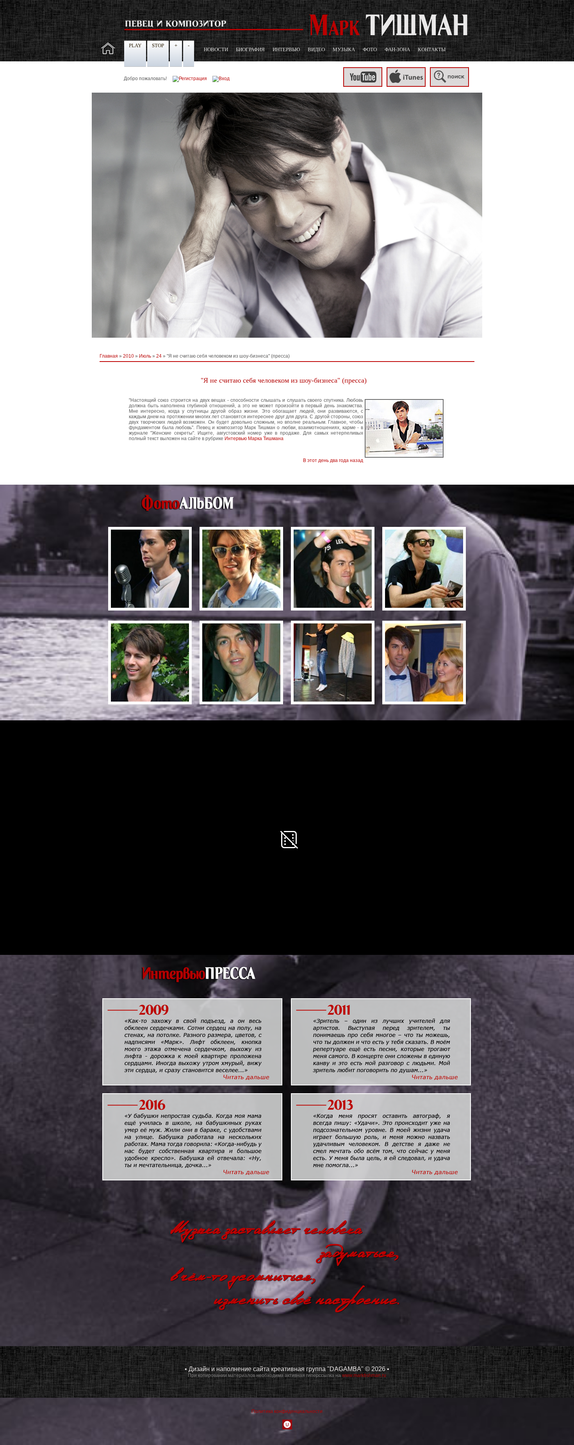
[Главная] (108, 53)
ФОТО (370, 49)
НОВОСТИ (216, 49)
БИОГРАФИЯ (250, 49)
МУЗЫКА (344, 49)
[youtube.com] (362, 85)
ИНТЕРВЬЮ (286, 49)
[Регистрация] (190, 78)
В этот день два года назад (333, 460)
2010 (128, 356)
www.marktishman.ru (364, 1375)
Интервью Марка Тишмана (254, 438)
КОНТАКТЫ (432, 49)
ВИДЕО (316, 49)
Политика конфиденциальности (287, 1411)
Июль (145, 356)
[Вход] (221, 78)
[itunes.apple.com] (406, 85)
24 (159, 356)
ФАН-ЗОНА (397, 49)
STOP (158, 45)
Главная (109, 356)
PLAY (135, 45)
